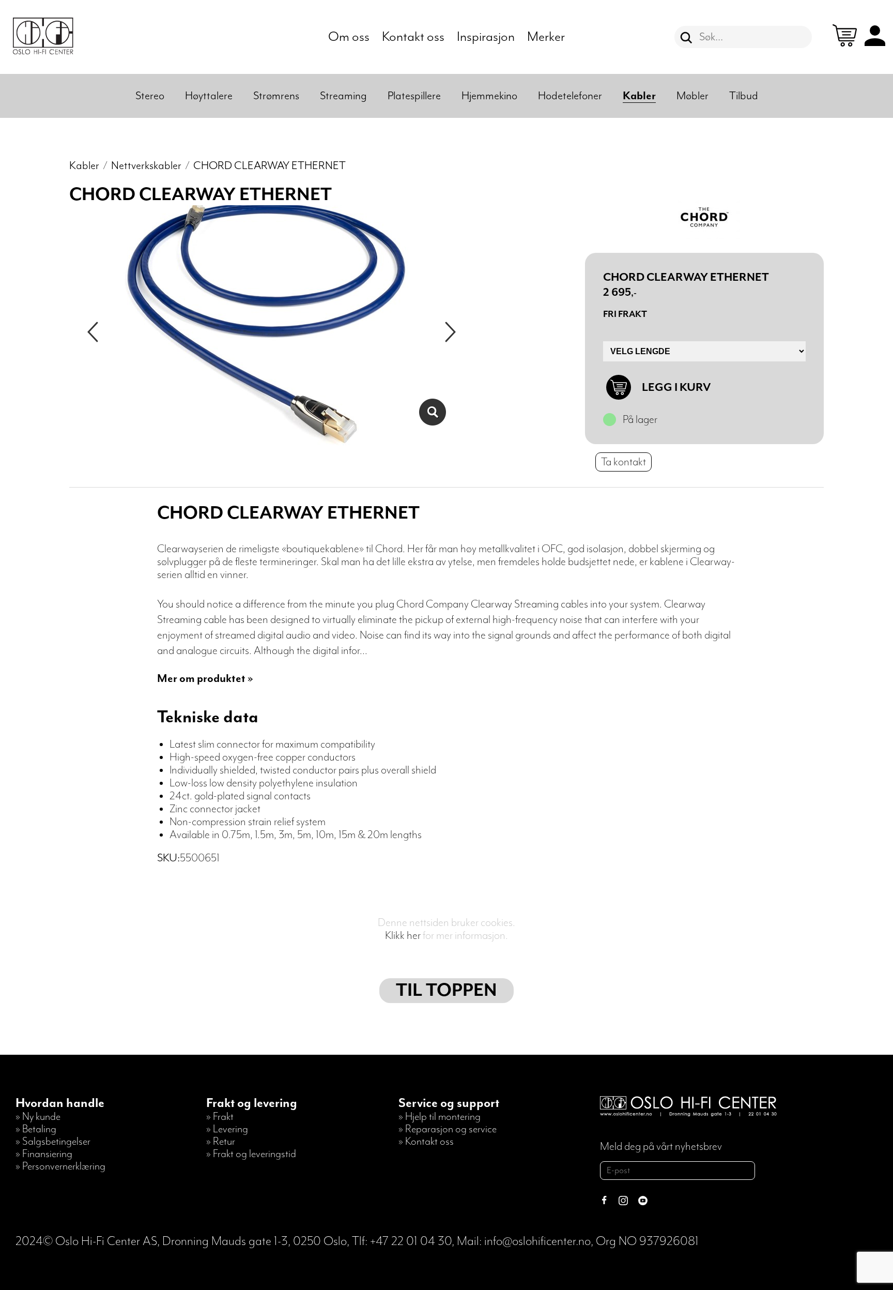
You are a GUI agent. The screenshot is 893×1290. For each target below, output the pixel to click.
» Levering (227, 1129)
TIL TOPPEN (446, 990)
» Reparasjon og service (447, 1129)
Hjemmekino (489, 95)
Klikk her (403, 935)
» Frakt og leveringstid (251, 1154)
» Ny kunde (38, 1117)
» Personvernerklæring (60, 1166)
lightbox (432, 412)
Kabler (639, 95)
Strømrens (276, 95)
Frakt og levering (251, 1103)
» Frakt (220, 1117)
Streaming (343, 95)
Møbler (692, 95)
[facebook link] (604, 1201)
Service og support (448, 1103)
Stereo (149, 95)
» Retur (220, 1141)
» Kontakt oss (426, 1141)
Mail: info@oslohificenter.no (524, 1241)
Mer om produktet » (205, 678)
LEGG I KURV (676, 387)
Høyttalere (209, 95)
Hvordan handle (60, 1103)
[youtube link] (643, 1201)
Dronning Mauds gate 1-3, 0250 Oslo (254, 1241)
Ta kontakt (623, 462)
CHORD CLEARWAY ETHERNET (269, 165)
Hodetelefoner (570, 95)
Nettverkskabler (146, 165)
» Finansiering (44, 1154)
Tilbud (743, 95)
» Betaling (36, 1129)
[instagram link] (623, 1201)
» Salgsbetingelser (53, 1141)
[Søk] (686, 38)
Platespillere (414, 95)
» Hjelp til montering (439, 1117)
